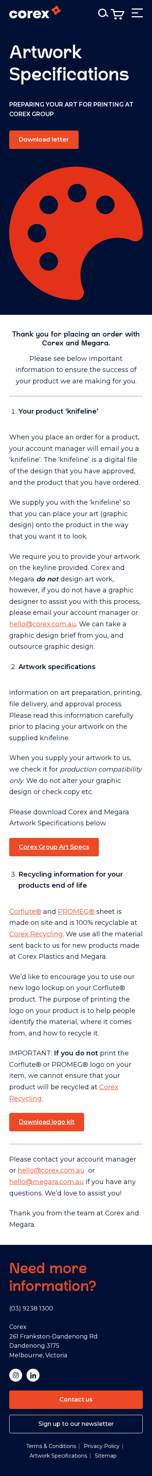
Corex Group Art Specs (54, 846)
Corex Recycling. (36, 934)
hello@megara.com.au (46, 1182)
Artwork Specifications (58, 1455)
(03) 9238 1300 (31, 1308)
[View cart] (118, 14)
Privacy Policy (102, 1446)
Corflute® (25, 912)
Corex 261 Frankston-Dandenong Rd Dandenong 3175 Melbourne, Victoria (53, 1341)
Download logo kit (47, 1121)
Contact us (76, 1399)
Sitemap (106, 1455)
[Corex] (35, 13)
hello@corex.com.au (42, 624)
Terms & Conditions (51, 1446)
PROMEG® (76, 912)
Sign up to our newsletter (76, 1423)
